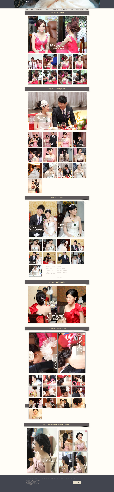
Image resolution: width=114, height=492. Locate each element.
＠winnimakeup (37, 480)
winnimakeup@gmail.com (33, 485)
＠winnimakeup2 (35, 482)
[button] (57, 13)
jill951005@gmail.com (50, 273)
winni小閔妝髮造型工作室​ (34, 483)
